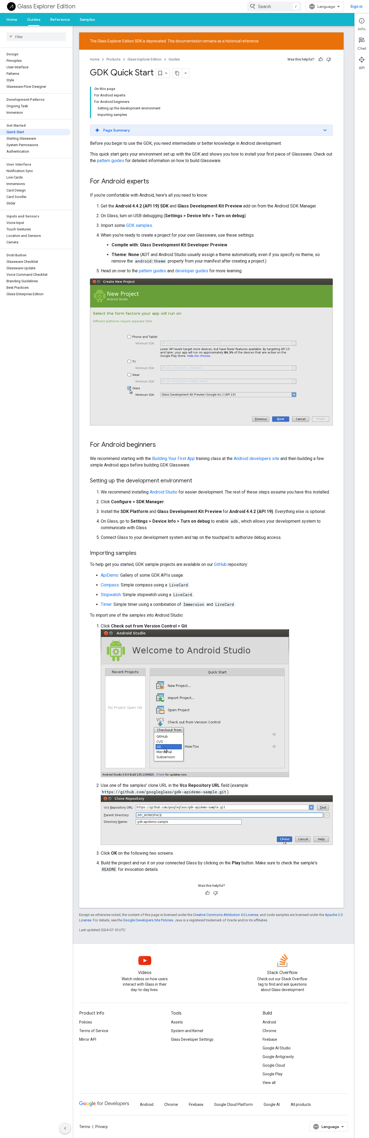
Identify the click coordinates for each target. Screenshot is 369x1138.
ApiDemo (109, 575)
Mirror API (87, 1039)
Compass (110, 585)
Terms (84, 1126)
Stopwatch (111, 594)
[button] (211, 130)
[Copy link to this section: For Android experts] (154, 182)
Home (11, 19)
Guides (34, 19)
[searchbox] (36, 36)
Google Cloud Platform (233, 1104)
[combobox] (274, 6)
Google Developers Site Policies (148, 920)
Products (113, 59)
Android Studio (163, 492)
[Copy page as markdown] (177, 73)
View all (269, 1082)
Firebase (270, 1039)
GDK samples (139, 225)
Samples (87, 19)
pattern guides (110, 160)
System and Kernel (187, 1031)
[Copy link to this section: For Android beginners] (161, 445)
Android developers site (256, 458)
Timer (106, 604)
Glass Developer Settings (192, 1039)
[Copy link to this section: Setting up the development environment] (197, 481)
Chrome (269, 1031)
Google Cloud (274, 1065)
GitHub (220, 564)
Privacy (101, 1126)
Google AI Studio (277, 1048)
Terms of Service (93, 1031)
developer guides (191, 270)
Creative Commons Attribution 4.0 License (225, 915)
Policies (85, 1022)
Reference (60, 19)
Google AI (272, 1104)
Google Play (273, 1074)
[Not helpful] (329, 59)
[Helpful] (321, 59)
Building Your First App (173, 458)
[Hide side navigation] (65, 1128)
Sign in (356, 6)
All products (301, 1104)
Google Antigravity (278, 1057)
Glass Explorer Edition (46, 6)
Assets (177, 1022)
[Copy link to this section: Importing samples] (141, 553)
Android (269, 1022)
